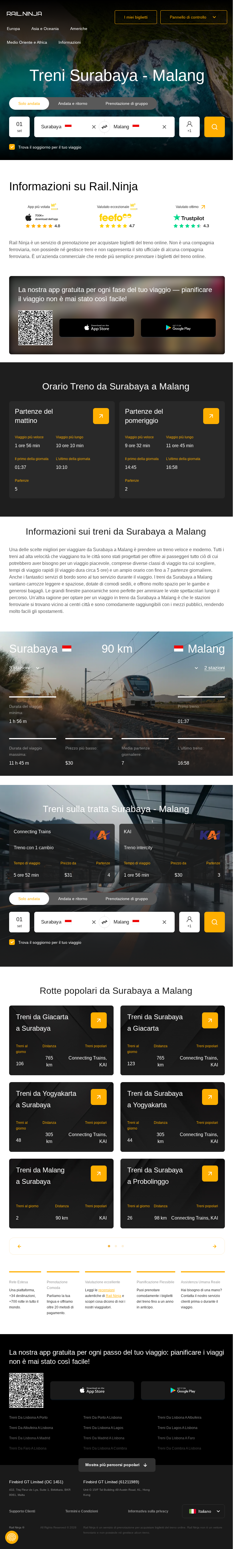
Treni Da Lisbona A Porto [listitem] (28, 1418)
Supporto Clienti (22, 1511)
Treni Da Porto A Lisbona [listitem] (102, 1418)
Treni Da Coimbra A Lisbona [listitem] (179, 1448)
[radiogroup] (83, 103)
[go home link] (24, 14)
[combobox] (72, 126)
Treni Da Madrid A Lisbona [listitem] (103, 1438)
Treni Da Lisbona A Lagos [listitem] (103, 1428)
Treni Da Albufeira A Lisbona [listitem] (31, 1428)
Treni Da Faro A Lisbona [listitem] (28, 1448)
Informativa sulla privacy (148, 1511)
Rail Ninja (113, 1296)
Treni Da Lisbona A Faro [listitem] (176, 1438)
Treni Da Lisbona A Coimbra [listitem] (105, 1448)
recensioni (106, 1290)
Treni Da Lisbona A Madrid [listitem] (29, 1438)
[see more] (101, 416)
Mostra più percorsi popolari (112, 1464)
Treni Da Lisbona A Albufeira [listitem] (179, 1418)
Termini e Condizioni (81, 1511)
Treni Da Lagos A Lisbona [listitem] (177, 1428)
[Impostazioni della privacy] (11, 1537)
